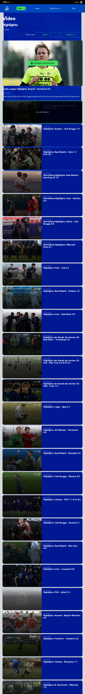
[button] (21, 8)
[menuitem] (23, 8)
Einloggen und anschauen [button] (44, 63)
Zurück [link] (7, 29)
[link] (37, 8)
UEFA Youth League (6, 8)
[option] (42, 112)
